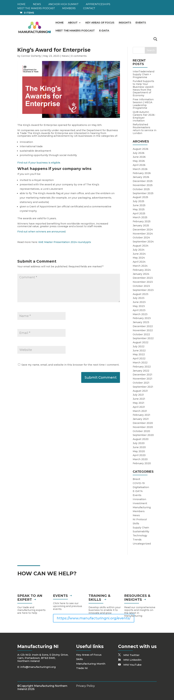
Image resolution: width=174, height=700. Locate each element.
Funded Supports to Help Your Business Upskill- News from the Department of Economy (143, 88)
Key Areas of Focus (99, 22)
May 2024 (139, 257)
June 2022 (139, 350)
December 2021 (142, 374)
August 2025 (140, 197)
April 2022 (139, 358)
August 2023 (140, 294)
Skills (136, 523)
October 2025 (141, 189)
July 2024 (138, 249)
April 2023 (139, 310)
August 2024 (140, 245)
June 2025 (139, 205)
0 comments (79, 55)
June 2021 (139, 398)
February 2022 (142, 366)
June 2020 (139, 447)
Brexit (136, 479)
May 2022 (139, 354)
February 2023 (142, 318)
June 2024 (139, 253)
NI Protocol (140, 519)
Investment (140, 503)
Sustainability (141, 531)
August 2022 (140, 342)
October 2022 (141, 334)
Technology (140, 535)
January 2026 (141, 177)
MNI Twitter (131, 655)
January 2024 (141, 273)
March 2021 (140, 411)
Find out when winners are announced (41, 231)
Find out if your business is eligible (38, 162)
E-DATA (104, 30)
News (37, 4)
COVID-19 (139, 483)
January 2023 (141, 322)
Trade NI (82, 668)
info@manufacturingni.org (38, 666)
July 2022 (138, 346)
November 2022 (143, 330)
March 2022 (140, 362)
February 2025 (142, 221)
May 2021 (138, 402)
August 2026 (140, 148)
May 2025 (139, 209)
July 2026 (138, 153)
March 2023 (140, 314)
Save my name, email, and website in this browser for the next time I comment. (70, 364)
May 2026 (139, 160)
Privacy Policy (85, 685)
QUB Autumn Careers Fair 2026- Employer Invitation (144, 116)
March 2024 (140, 265)
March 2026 (140, 169)
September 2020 (143, 435)
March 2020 (140, 459)
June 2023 (139, 302)
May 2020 (139, 451)
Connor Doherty (31, 55)
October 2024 (141, 237)
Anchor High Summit (63, 4)
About (73, 22)
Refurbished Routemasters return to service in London (144, 129)
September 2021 (143, 386)
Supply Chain (141, 527)
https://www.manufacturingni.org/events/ (93, 618)
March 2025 (140, 217)
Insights (125, 22)
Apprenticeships (98, 4)
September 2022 (143, 338)
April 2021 (139, 406)
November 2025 (143, 185)
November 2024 (143, 233)
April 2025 (139, 213)
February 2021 (141, 414)
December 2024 (143, 229)
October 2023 (141, 285)
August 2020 (141, 439)
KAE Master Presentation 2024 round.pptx (64, 242)
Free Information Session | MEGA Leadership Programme (143, 103)
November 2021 (142, 378)
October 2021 (141, 382)
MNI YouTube (132, 664)
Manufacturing (142, 507)
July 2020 (139, 443)
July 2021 (138, 394)
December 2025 (143, 181)
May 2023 (139, 306)
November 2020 (143, 427)
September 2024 (143, 241)
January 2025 (141, 225)
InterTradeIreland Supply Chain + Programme (143, 74)
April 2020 (139, 455)
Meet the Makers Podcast (36, 8)
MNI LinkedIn (132, 659)
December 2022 (143, 326)
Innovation (139, 499)
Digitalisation (141, 487)
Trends (137, 539)
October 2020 (141, 431)
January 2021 (141, 418)
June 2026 (139, 156)
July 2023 (138, 298)
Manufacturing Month (90, 663)
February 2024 (142, 269)
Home (21, 4)
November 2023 (143, 281)
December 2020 (143, 423)
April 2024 (139, 261)
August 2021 (140, 390)
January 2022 (141, 370)
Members (69, 8)
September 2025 (143, 193)
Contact (89, 8)
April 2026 (139, 165)
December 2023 (143, 277)
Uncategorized (142, 543)
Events (141, 22)
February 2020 (142, 463)
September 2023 (143, 290)
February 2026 (142, 173)
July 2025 (138, 201)
